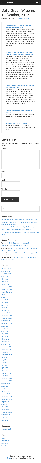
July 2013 (4, 297)
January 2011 (5, 376)
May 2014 (4, 279)
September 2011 (6, 355)
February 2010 (6, 391)
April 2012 (4, 336)
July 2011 (4, 360)
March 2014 (5, 284)
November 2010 (6, 381)
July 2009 (4, 404)
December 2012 (6, 315)
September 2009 (6, 399)
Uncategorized (6, 429)
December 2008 (6, 412)
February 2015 (6, 268)
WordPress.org (6, 446)
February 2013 (6, 310)
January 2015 (5, 271)
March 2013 (5, 308)
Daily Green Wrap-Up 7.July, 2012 (19, 246)
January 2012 (5, 344)
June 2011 (4, 362)
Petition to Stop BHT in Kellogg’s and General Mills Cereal (19, 220)
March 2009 (5, 409)
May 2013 (4, 302)
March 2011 (5, 370)
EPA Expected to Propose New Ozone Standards (16, 229)
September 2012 (6, 323)
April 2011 (4, 368)
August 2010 (5, 386)
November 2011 (6, 349)
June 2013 (4, 300)
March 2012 (5, 339)
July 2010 (4, 389)
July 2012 (4, 329)
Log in (3, 438)
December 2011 (6, 347)
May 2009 (4, 407)
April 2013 (4, 305)
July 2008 (4, 417)
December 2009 (6, 396)
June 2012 (4, 331)
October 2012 (5, 321)
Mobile (9, 458)
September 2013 (6, 292)
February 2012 (6, 342)
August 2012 (5, 326)
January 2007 (5, 420)
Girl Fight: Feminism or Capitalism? (18, 243)
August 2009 (5, 402)
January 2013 (5, 313)
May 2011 (4, 365)
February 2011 (6, 373)
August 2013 (5, 295)
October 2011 (5, 352)
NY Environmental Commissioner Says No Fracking (17, 227)
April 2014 (4, 282)
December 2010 (6, 378)
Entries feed (5, 441)
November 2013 (6, 289)
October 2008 (5, 415)
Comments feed (6, 443)
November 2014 (6, 274)
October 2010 (5, 383)
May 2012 (4, 334)
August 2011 (5, 357)
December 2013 (6, 287)
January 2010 (5, 394)
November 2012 (6, 318)
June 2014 (4, 276)
